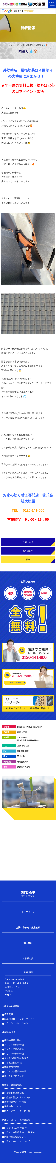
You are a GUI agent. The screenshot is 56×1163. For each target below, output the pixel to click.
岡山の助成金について (15, 1137)
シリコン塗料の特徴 (14, 1054)
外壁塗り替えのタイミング (17, 1097)
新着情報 (20, 45)
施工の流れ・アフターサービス (19, 1019)
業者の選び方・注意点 (15, 1102)
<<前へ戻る (28, 542)
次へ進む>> (28, 550)
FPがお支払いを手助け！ (16, 1128)
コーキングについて (14, 1076)
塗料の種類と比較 (13, 1040)
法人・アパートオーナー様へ (18, 1111)
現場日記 (31, 45)
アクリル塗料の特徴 (14, 1045)
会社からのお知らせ (14, 979)
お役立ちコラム (12, 987)
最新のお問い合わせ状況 (17, 983)
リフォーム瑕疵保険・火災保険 (19, 1132)
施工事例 (28, 943)
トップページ (28, 912)
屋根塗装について (13, 1106)
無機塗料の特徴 (11, 1067)
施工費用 (8, 1014)
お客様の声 (28, 958)
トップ (11, 45)
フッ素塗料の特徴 (13, 1062)
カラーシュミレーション (16, 1023)
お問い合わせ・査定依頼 (28, 927)
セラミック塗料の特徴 (15, 1071)
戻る (28, 559)
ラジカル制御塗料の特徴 (16, 1058)
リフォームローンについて (17, 1141)
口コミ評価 (24, 11)
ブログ (8, 995)
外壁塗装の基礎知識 (14, 1093)
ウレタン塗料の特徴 (14, 1049)
